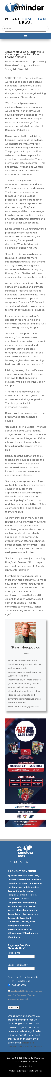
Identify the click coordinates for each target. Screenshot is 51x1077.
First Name (14, 953)
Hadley (29, 891)
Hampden (13, 895)
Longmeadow (15, 902)
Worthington (14, 937)
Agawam (12, 875)
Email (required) (17, 965)
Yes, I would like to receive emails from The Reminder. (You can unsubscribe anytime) (25, 995)
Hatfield (23, 895)
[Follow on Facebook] (10, 862)
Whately (28, 929)
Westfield (23, 69)
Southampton (30, 914)
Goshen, (35, 887)
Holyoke (32, 895)
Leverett (25, 899)
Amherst (22, 875)
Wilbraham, (28, 933)
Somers (33, 910)
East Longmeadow (32, 883)
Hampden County (15, 65)
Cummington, (15, 883)
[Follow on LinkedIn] (27, 862)
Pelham (32, 906)
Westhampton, (15, 929)
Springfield (11, 69)
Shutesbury (22, 910)
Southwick (13, 918)
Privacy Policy (25, 1066)
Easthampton (15, 887)
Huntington (14, 899)
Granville (20, 891)
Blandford (33, 875)
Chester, (12, 879)
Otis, (25, 906)
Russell (11, 910)
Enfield (26, 887)
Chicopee (36, 879)
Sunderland (14, 922)
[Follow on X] (21, 862)
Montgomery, (30, 902)
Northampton (15, 906)
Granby (11, 891)
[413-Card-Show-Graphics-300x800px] (25, 826)
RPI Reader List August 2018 (21, 983)
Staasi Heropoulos (19, 61)
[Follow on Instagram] (15, 862)
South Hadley (15, 914)
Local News (33, 65)
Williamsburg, (15, 933)
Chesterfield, (23, 879)
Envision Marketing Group (30, 1071)
